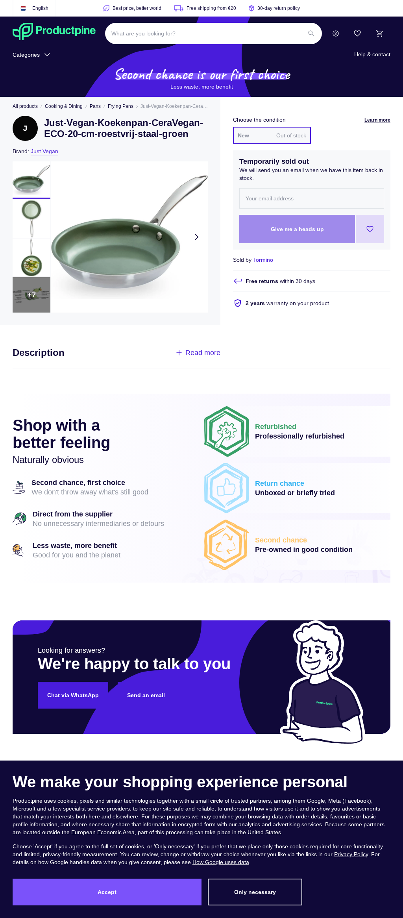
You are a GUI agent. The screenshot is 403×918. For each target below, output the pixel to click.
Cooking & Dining (64, 106)
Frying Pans (120, 106)
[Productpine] (54, 33)
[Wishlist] (357, 33)
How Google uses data (220, 862)
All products (25, 106)
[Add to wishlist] (370, 229)
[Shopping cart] (379, 33)
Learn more (377, 120)
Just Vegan (44, 151)
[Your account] (335, 33)
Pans (95, 106)
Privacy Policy (351, 854)
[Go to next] (197, 237)
